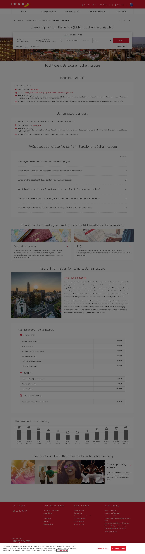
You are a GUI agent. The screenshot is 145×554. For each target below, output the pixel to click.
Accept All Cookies (118, 548)
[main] (72, 548)
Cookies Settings (102, 548)
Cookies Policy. (62, 550)
